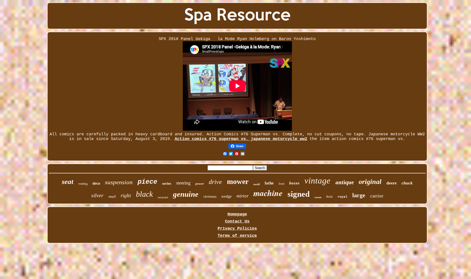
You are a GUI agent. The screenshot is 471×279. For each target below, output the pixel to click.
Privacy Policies (237, 228)
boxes (294, 183)
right (126, 195)
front (281, 183)
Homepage (237, 214)
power (200, 183)
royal (342, 197)
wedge (226, 196)
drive (215, 181)
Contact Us (237, 221)
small (112, 196)
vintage (317, 180)
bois (329, 196)
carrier (376, 195)
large (358, 195)
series (166, 183)
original (370, 181)
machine (268, 193)
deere (391, 183)
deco (96, 183)
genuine (185, 194)
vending (83, 183)
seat (67, 181)
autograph (163, 197)
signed (299, 194)
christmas (209, 196)
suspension (119, 182)
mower (238, 181)
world (256, 184)
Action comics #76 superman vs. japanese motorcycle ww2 (241, 139)
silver (97, 195)
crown (317, 197)
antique (344, 182)
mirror (242, 195)
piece (147, 182)
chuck (407, 183)
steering (183, 182)
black (144, 194)
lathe (269, 183)
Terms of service (237, 235)
